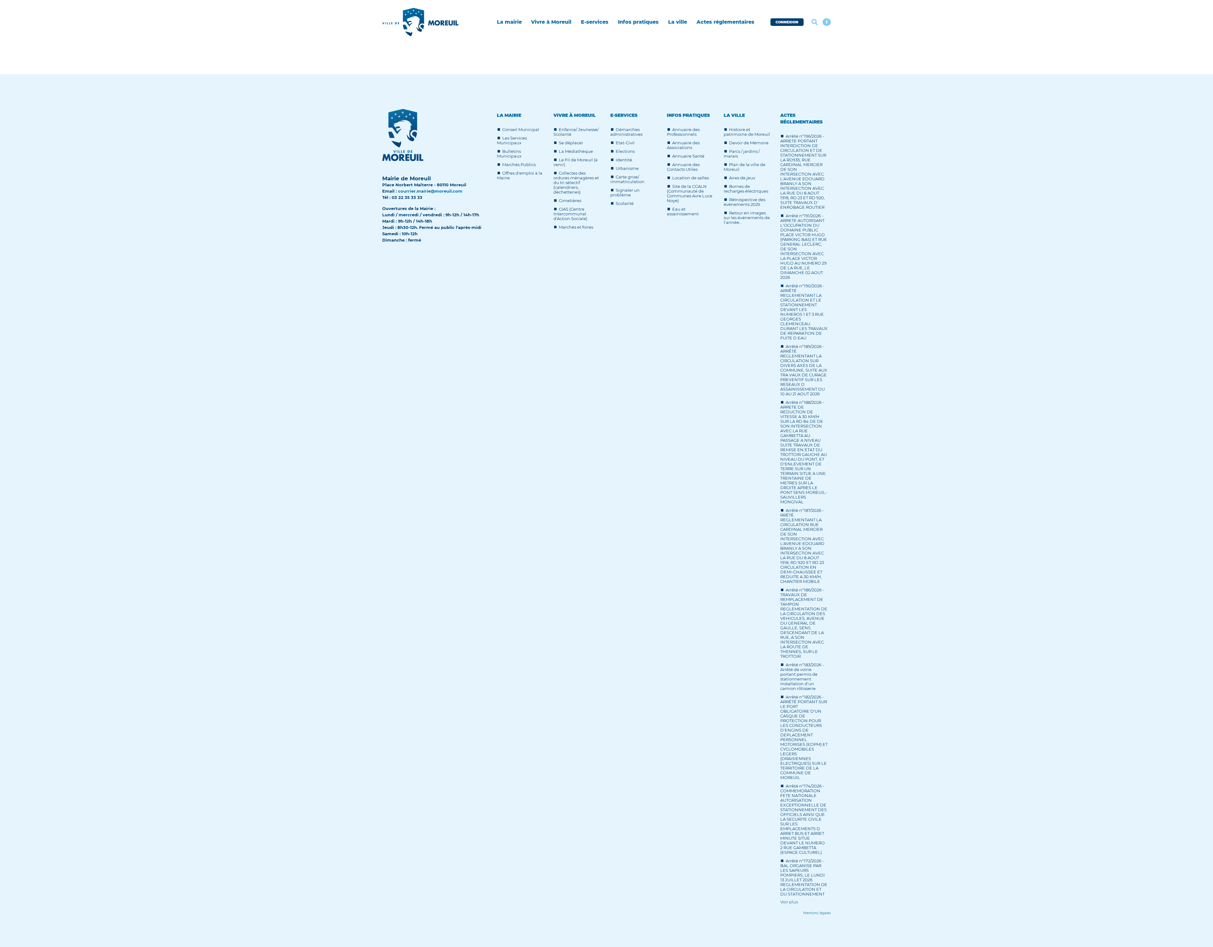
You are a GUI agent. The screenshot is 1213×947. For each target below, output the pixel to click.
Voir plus (789, 902)
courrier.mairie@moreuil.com (430, 191)
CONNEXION (786, 22)
